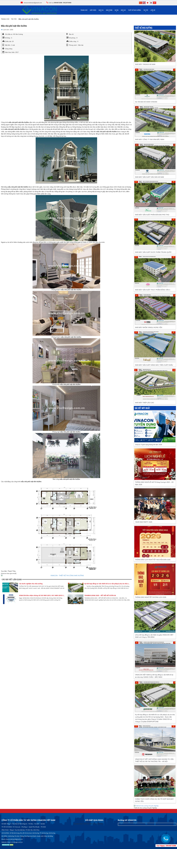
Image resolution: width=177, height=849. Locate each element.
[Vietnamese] (154, 2)
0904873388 (58, 2)
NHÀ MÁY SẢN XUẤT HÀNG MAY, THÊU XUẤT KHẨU (154, 365)
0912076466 (67, 2)
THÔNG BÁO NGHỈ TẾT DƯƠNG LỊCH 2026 (150, 597)
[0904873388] (165, 838)
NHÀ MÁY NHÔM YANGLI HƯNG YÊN (148, 327)
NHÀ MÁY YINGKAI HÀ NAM (145, 64)
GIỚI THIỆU (93, 10)
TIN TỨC (14, 19)
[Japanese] (147, 2)
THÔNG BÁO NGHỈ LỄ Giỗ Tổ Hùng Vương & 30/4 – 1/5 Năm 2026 (154, 483)
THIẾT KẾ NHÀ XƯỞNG (134, 10)
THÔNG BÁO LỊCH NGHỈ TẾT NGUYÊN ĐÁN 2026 (152, 559)
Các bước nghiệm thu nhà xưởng (31, 584)
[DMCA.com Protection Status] (8, 845)
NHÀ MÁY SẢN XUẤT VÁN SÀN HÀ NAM (149, 177)
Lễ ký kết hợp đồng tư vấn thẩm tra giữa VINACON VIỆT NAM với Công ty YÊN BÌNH (154, 636)
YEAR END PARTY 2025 (143, 522)
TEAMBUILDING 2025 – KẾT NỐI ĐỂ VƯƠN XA (100, 595)
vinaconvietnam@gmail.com (33, 2)
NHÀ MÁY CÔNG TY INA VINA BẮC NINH (149, 139)
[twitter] (1, 29)
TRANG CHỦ (84, 10)
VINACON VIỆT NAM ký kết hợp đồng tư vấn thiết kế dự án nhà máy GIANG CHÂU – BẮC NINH (154, 676)
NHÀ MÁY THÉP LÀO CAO (144, 402)
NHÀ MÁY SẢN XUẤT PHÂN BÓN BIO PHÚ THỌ (152, 215)
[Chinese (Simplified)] (140, 2)
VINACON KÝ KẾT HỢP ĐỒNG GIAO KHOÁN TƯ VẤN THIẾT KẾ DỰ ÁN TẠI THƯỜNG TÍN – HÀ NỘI (154, 760)
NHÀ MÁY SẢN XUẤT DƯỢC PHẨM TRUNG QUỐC (153, 252)
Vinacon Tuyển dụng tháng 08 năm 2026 (148, 444)
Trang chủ (5, 19)
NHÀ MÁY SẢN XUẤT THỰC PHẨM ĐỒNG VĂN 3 (152, 290)
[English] (144, 2)
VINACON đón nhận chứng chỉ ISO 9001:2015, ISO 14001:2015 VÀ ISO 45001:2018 (42, 595)
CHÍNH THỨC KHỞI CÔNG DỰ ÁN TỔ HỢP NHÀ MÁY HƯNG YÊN (154, 800)
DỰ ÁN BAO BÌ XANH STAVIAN (146, 102)
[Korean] (151, 2)
